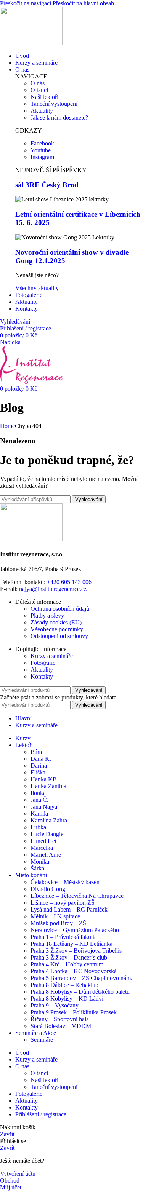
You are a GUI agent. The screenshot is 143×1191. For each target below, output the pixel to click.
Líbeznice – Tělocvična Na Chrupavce (77, 895)
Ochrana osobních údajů (60, 608)
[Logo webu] (31, 43)
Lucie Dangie (47, 834)
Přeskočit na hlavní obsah (83, 3)
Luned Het (43, 841)
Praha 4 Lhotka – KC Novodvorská (74, 971)
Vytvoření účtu (17, 1173)
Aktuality (42, 669)
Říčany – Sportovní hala (60, 1019)
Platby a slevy (47, 615)
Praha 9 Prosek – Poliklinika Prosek (74, 1012)
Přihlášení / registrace (40, 1114)
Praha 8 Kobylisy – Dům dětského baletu (80, 991)
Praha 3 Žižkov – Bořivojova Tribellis (76, 950)
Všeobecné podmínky (57, 629)
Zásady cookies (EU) (56, 622)
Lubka (38, 827)
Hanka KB (44, 779)
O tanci (39, 1073)
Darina (39, 765)
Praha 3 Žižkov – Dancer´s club (69, 957)
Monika (40, 861)
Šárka (37, 868)
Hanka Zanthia (48, 786)
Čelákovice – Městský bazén (65, 882)
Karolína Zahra (49, 820)
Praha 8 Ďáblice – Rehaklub (64, 985)
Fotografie (43, 662)
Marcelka (42, 848)
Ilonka (38, 793)
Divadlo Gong (48, 889)
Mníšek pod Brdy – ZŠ (58, 923)
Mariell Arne (46, 854)
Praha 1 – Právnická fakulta (64, 937)
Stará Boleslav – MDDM (61, 1026)
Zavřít (7, 1134)
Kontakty (42, 676)
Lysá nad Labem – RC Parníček (69, 909)
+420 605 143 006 (69, 582)
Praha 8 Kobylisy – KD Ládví (67, 998)
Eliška (38, 772)
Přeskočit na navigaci (26, 3)
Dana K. (41, 758)
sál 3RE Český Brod (47, 185)
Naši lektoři (44, 1080)
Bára (36, 752)
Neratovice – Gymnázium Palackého (75, 930)
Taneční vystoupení (54, 1087)
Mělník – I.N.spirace (55, 916)
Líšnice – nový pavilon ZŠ (63, 902)
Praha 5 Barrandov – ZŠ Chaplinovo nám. (81, 978)
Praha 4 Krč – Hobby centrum (67, 964)
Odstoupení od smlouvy (59, 636)
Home (7, 426)
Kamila (39, 813)
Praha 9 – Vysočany (55, 1005)
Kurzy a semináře (52, 656)
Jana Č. (39, 800)
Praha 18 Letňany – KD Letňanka (71, 943)
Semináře (42, 1039)
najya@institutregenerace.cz (53, 589)
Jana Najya (44, 806)
